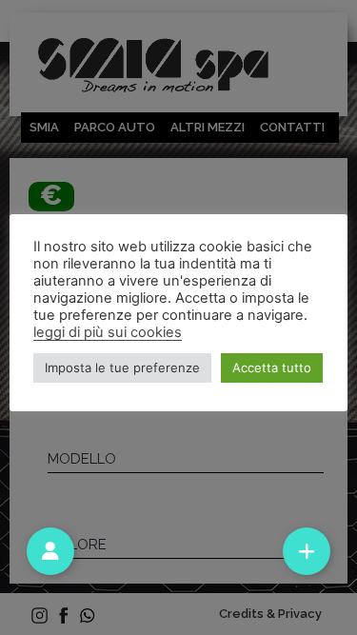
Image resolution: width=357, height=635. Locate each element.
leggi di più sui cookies (107, 332)
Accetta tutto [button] (271, 367)
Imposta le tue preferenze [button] (122, 367)
